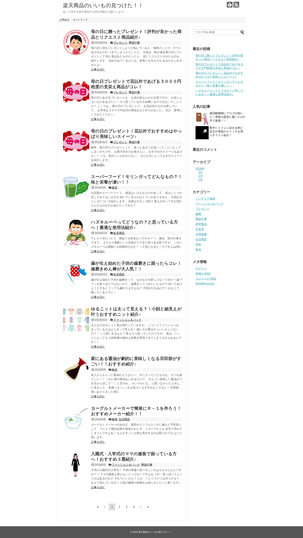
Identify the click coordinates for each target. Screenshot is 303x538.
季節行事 (134, 42)
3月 (200, 172)
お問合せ (64, 19)
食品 (114, 187)
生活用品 (118, 233)
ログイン (201, 268)
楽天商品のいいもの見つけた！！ (103, 5)
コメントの (206, 278)
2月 (200, 176)
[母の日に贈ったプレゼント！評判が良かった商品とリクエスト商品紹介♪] (76, 42)
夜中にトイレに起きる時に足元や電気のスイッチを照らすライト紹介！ (226, 131)
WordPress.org (205, 283)
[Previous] (105, 506)
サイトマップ (80, 19)
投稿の (203, 273)
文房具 (200, 229)
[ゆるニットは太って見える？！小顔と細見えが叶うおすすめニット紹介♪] (76, 320)
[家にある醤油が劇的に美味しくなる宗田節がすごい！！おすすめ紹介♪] (76, 369)
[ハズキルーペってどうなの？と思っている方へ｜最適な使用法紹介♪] (76, 233)
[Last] (148, 506)
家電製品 (201, 224)
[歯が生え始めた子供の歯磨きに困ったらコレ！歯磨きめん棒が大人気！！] (76, 274)
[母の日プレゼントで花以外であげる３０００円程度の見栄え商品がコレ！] (76, 92)
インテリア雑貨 (205, 198)
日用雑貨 (201, 234)
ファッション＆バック (127, 319)
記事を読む (98, 69)
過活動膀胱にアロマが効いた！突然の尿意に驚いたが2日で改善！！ (227, 117)
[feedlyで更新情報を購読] (230, 5)
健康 (114, 419)
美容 (198, 244)
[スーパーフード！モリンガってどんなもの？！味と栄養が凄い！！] (76, 187)
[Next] (140, 506)
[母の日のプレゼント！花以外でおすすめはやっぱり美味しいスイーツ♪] (76, 142)
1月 (200, 179)
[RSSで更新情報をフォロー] (236, 5)
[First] (97, 506)
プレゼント (120, 42)
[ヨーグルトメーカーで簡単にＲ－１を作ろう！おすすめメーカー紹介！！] (76, 419)
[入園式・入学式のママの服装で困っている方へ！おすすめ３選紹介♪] (76, 465)
